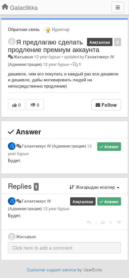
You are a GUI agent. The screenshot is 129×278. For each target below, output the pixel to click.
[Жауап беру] (89, 222)
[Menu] (117, 7)
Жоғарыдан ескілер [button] (95, 187)
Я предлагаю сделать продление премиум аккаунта (53, 45)
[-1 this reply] (119, 222)
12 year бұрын (56, 208)
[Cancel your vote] (110, 222)
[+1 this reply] (103, 222)
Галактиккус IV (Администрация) (54, 146)
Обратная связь (24, 29)
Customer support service (51, 269)
